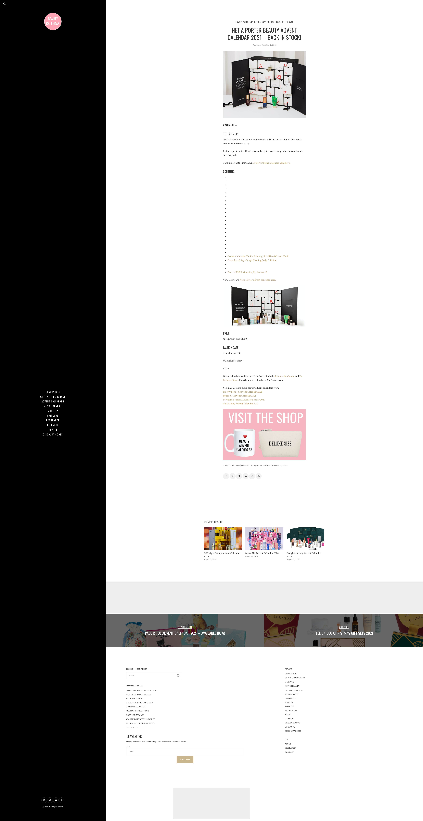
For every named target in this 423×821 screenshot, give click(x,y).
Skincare (52, 415)
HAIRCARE (289, 719)
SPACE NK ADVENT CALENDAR (139, 694)
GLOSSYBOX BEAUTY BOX (137, 711)
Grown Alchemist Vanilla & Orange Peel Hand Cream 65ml (257, 256)
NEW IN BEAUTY (292, 686)
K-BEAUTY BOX (133, 727)
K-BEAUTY (289, 682)
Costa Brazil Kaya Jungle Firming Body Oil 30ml (251, 260)
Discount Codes (53, 434)
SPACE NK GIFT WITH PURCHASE (140, 719)
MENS (287, 715)
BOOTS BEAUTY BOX (135, 715)
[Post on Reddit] (252, 476)
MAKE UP (289, 702)
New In (53, 429)
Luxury (270, 22)
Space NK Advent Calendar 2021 (239, 395)
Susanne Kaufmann (284, 376)
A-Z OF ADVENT (53, 406)
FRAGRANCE (290, 698)
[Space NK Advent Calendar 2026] (264, 538)
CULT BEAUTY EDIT (135, 698)
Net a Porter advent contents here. (258, 279)
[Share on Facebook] (226, 476)
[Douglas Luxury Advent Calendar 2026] (306, 538)
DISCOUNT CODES (293, 731)
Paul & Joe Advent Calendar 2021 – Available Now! (185, 633)
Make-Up (53, 411)
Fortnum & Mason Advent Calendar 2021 (244, 399)
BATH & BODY (291, 710)
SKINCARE (289, 706)
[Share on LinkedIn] (246, 476)
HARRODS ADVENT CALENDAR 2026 (141, 690)
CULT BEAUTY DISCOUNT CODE (140, 723)
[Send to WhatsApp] (259, 476)
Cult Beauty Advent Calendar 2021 (240, 403)
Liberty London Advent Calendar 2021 (242, 391)
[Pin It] (239, 476)
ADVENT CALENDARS (294, 690)
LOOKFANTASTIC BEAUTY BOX (139, 703)
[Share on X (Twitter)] (233, 476)
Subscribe (185, 759)
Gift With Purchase (53, 396)
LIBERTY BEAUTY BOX (136, 707)
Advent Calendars (53, 401)
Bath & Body (260, 22)
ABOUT (288, 744)
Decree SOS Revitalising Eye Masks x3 (247, 272)
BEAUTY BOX (290, 674)
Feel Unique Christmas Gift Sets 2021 (343, 633)
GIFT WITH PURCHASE (295, 678)
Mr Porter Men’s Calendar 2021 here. (271, 162)
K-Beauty (52, 425)
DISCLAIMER (290, 748)
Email (128, 746)
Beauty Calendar (56, 807)
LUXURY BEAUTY (292, 723)
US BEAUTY (290, 727)
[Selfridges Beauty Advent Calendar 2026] (223, 538)
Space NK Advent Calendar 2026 (262, 553)
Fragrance (53, 420)
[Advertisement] (264, 597)
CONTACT (289, 752)
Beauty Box (53, 392)
